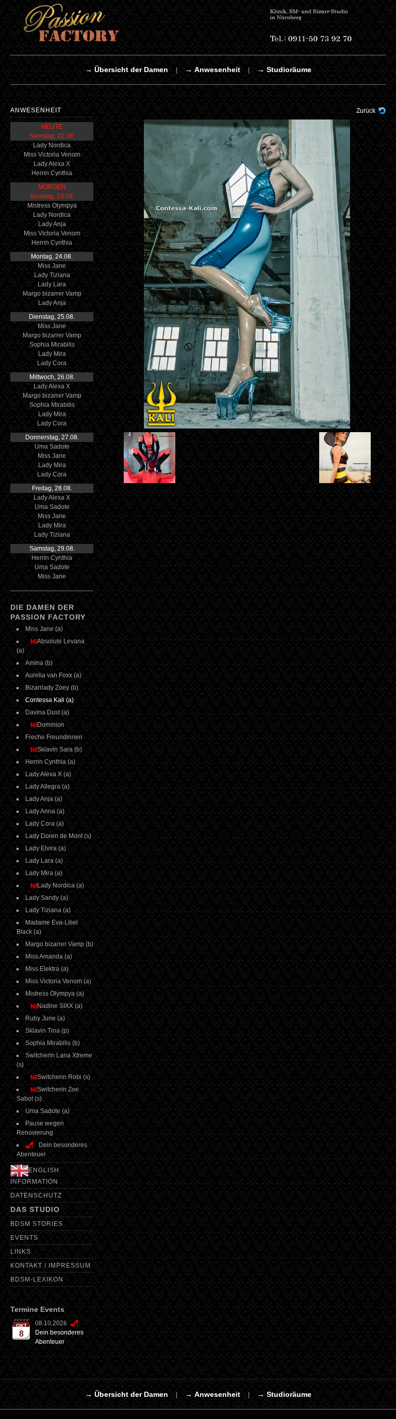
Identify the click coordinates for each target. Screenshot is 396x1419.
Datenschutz (36, 1195)
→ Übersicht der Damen (126, 69)
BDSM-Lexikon (36, 1279)
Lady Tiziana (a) (48, 910)
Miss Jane (52, 265)
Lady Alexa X (52, 163)
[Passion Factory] (198, 22)
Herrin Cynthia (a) (50, 761)
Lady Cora (52, 363)
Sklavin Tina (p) (47, 1030)
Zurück (365, 110)
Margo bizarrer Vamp (52, 293)
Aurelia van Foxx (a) (53, 675)
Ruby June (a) (45, 1018)
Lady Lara (52, 284)
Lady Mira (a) (43, 873)
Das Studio (35, 1209)
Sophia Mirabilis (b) (52, 1043)
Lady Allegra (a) (47, 786)
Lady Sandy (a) (46, 897)
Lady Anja (52, 224)
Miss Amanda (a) (48, 956)
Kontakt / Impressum (50, 1265)
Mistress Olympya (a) (54, 993)
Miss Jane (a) (44, 628)
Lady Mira (52, 353)
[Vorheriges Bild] (142, 458)
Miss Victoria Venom (52, 154)
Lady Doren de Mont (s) (58, 836)
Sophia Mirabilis (52, 344)
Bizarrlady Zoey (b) (51, 687)
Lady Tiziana (52, 275)
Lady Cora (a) (44, 823)
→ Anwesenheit (212, 69)
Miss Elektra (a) (47, 968)
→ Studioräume (284, 69)
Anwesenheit (35, 110)
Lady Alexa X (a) (48, 774)
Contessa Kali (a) (49, 700)
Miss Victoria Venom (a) (58, 981)
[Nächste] (247, 273)
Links (20, 1251)
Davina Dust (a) (47, 712)
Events (24, 1237)
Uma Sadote (52, 446)
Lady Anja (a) (43, 798)
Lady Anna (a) (44, 811)
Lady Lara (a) (44, 860)
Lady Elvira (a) (45, 848)
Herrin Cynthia (51, 173)
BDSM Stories (36, 1223)
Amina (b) (39, 662)
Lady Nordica (52, 145)
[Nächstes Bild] (351, 458)
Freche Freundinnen (53, 737)
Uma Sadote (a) (47, 1111)
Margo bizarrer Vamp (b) (59, 944)
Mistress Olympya (52, 205)
